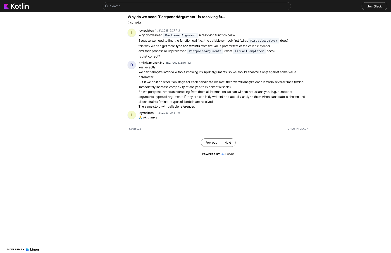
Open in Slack (298, 128)
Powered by (16, 249)
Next (227, 142)
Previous (211, 142)
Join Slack (374, 6)
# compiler (134, 22)
